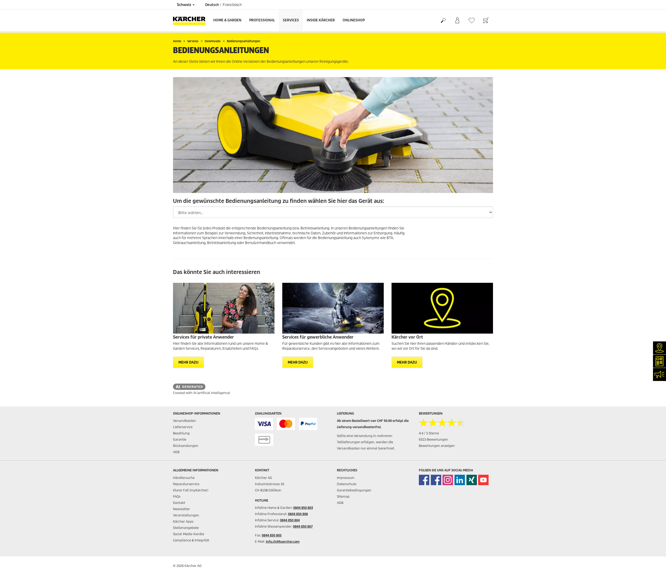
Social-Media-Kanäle (188, 534)
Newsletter (181, 509)
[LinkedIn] (459, 480)
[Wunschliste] (471, 20)
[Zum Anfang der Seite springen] (653, 558)
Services (291, 20)
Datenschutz (346, 484)
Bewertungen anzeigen (437, 446)
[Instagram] (448, 480)
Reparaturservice (186, 484)
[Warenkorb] (486, 20)
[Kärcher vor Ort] (442, 308)
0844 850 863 (303, 508)
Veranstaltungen (186, 515)
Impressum (345, 478)
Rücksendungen (185, 446)
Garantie (179, 439)
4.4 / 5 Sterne (429, 433)
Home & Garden (227, 20)
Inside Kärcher (321, 20)
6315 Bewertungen (433, 439)
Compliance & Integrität (191, 540)
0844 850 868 (298, 514)
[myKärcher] (457, 20)
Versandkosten (184, 421)
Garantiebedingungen (354, 490)
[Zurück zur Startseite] (191, 20)
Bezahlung (181, 433)
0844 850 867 (303, 526)
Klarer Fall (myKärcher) (190, 490)
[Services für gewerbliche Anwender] (333, 308)
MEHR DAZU (188, 362)
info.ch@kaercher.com (282, 541)
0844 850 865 (271, 535)
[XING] (471, 480)
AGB (176, 452)
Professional (262, 20)
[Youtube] (483, 480)
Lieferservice (183, 427)
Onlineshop (354, 20)
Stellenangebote (186, 528)
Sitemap (343, 496)
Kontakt (179, 503)
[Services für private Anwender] (223, 308)
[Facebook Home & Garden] (424, 480)
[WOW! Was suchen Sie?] (443, 20)
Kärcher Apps (183, 521)
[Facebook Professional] (436, 480)
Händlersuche (184, 478)
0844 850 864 (290, 520)
